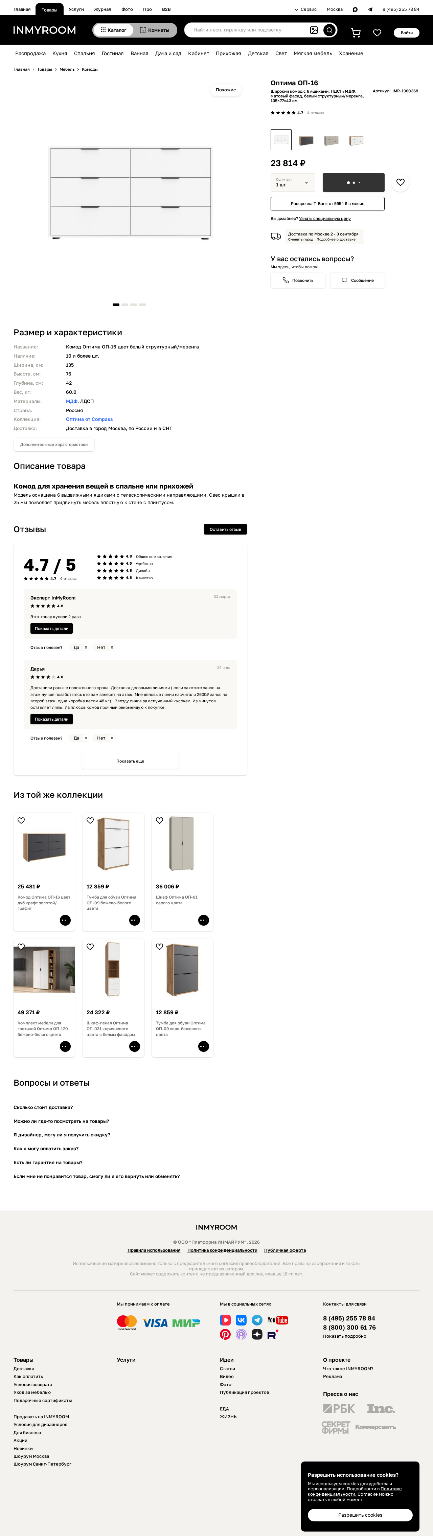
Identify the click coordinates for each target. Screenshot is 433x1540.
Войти (407, 32)
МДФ (71, 401)
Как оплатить (28, 1376)
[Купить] (354, 182)
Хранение (351, 53)
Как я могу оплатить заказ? (46, 1148)
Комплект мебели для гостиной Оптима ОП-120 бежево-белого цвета (43, 1028)
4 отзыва (315, 112)
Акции (20, 1440)
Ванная (140, 53)
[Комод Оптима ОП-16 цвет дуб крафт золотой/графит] (306, 139)
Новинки (23, 1448)
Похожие (226, 89)
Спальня (84, 53)
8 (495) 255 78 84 (401, 9)
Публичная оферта (285, 1250)
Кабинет (198, 53)
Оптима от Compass (89, 419)
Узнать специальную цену (325, 218)
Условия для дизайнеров (40, 1424)
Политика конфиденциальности (222, 1250)
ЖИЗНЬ (228, 1416)
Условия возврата (33, 1384)
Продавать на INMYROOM (41, 1416)
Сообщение (362, 280)
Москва (335, 9)
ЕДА (224, 1408)
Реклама (332, 1376)
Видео (227, 1376)
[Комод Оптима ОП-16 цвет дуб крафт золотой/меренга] (356, 139)
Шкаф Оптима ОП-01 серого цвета (177, 899)
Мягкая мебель (313, 53)
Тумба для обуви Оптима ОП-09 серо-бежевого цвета (181, 1028)
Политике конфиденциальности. (355, 1491)
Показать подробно (344, 1336)
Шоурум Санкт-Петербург (42, 1464)
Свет (281, 53)
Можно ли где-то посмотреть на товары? (61, 1121)
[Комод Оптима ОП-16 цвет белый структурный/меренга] (281, 139)
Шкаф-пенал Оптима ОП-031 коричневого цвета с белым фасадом (111, 1028)
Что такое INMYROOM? (348, 1368)
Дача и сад (168, 53)
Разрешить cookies (360, 1515)
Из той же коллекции (58, 794)
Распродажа (30, 53)
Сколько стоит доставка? (43, 1107)
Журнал (102, 9)
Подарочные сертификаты (43, 1400)
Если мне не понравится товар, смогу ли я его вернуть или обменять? (97, 1176)
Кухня (59, 53)
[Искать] (329, 30)
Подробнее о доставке (336, 239)
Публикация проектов (244, 1392)
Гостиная (113, 53)
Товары (50, 10)
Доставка (24, 1368)
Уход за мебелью (32, 1392)
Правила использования (154, 1250)
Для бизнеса (27, 1432)
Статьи (227, 1368)
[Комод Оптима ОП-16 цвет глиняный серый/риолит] (331, 139)
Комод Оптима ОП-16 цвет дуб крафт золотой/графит (44, 902)
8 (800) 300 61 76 (349, 1327)
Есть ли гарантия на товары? (48, 1162)
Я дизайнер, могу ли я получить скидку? (62, 1134)
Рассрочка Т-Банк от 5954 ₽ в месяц (328, 203)
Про (147, 9)
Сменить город (300, 239)
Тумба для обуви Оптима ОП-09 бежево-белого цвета (111, 902)
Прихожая (228, 53)
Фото (127, 9)
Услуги (76, 9)
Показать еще (130, 761)
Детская (258, 53)
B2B (166, 9)
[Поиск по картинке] (314, 30)
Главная (22, 9)
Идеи (227, 1359)
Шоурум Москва (31, 1456)
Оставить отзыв (225, 529)
